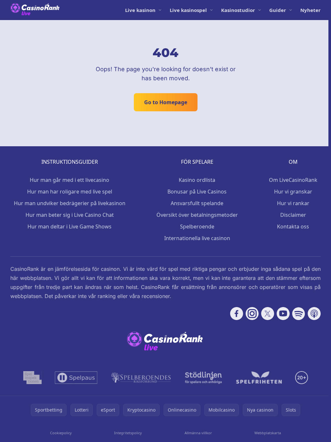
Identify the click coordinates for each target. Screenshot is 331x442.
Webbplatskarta (267, 432)
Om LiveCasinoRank (293, 179)
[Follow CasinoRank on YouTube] (283, 313)
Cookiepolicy (61, 432)
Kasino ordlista (197, 179)
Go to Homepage (165, 102)
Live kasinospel (188, 10)
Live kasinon (140, 10)
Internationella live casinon (197, 238)
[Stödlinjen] (204, 377)
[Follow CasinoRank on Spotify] (298, 313)
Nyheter (310, 10)
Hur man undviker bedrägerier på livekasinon (69, 203)
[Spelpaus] (76, 377)
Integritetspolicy (128, 432)
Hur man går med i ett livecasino (69, 179)
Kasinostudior (238, 10)
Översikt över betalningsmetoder (197, 214)
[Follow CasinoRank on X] (267, 313)
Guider (277, 10)
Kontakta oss (293, 226)
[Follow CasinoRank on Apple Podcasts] (314, 313)
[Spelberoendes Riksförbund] (141, 377)
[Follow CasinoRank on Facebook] (236, 313)
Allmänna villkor (198, 432)
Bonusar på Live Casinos (197, 191)
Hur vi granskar (293, 191)
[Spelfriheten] (259, 377)
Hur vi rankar (293, 203)
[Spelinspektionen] (32, 377)
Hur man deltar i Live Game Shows (69, 226)
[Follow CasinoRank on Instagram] (252, 313)
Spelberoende (197, 226)
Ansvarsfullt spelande (197, 203)
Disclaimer (293, 214)
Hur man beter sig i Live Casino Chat (70, 214)
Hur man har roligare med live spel (69, 191)
